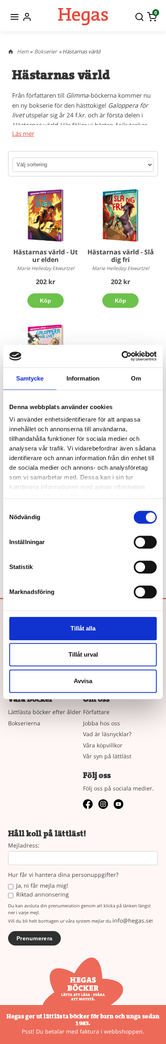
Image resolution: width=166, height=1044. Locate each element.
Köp (46, 300)
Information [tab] (83, 378)
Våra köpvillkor (102, 745)
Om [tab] (136, 378)
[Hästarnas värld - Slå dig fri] (120, 215)
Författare (96, 712)
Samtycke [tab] (30, 378)
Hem (23, 51)
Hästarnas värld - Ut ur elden (45, 256)
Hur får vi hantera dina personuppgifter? (63, 875)
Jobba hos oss (101, 723)
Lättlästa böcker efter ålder (44, 712)
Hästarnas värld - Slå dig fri (120, 256)
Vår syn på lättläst (107, 756)
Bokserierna (24, 723)
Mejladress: (23, 845)
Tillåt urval (83, 654)
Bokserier (45, 51)
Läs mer (23, 133)
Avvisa (83, 681)
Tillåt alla (83, 628)
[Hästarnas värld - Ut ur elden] (45, 215)
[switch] (145, 542)
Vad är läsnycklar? (107, 734)
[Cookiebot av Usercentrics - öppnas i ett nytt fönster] (121, 356)
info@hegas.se (132, 920)
